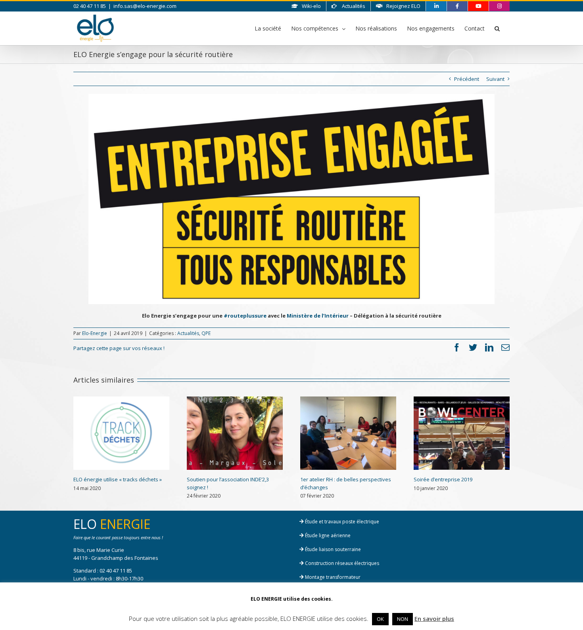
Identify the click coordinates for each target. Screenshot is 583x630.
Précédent (466, 78)
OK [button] (380, 618)
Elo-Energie (94, 333)
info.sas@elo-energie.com (144, 6)
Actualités (188, 333)
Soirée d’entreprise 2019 (443, 479)
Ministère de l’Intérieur (318, 315)
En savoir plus (434, 618)
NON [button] (402, 618)
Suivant (495, 78)
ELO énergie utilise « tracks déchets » (117, 479)
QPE (206, 333)
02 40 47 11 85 (116, 570)
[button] (497, 28)
